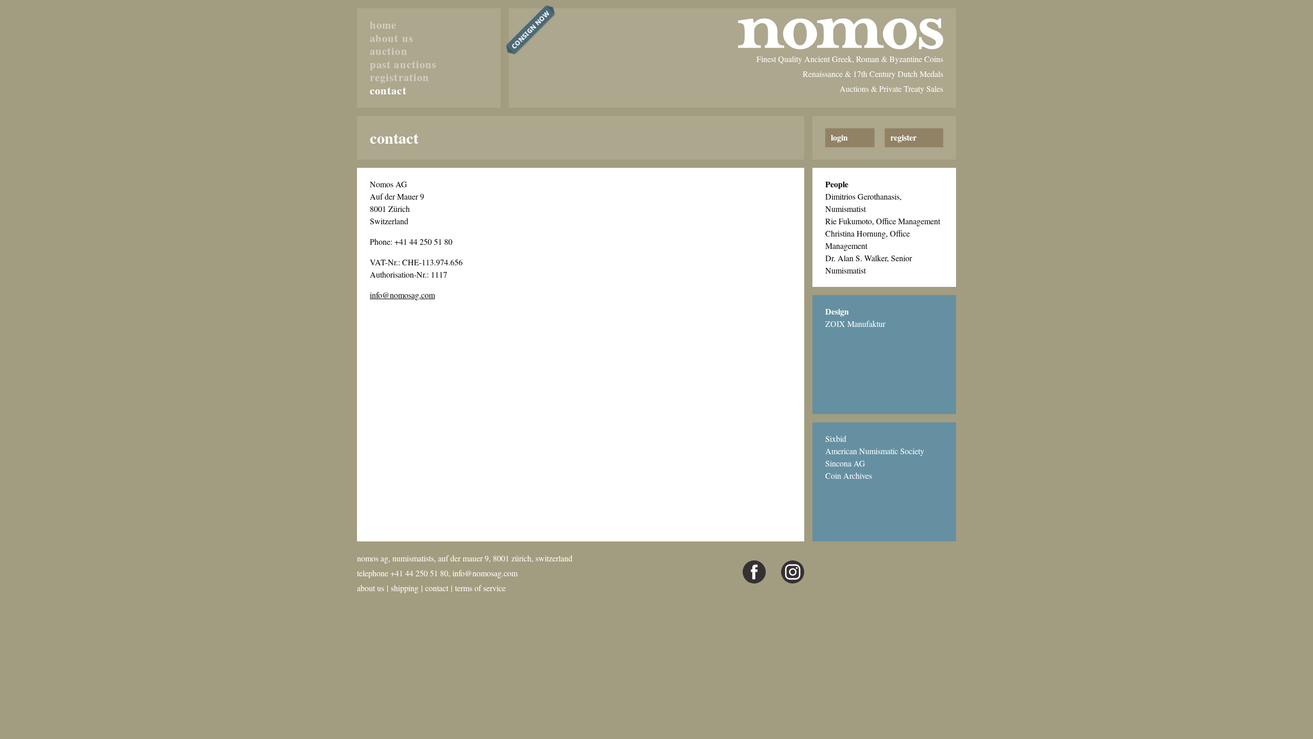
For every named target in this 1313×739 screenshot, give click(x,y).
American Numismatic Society (874, 450)
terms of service (480, 587)
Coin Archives (848, 475)
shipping (405, 587)
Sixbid (835, 438)
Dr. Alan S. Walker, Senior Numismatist (868, 264)
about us (391, 38)
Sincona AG (845, 463)
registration (399, 77)
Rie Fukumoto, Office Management (882, 221)
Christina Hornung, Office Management (867, 239)
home (383, 25)
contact (388, 91)
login (839, 137)
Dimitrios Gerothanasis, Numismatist (863, 202)
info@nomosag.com (402, 294)
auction (389, 51)
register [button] (903, 137)
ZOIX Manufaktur (855, 323)
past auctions (403, 64)
